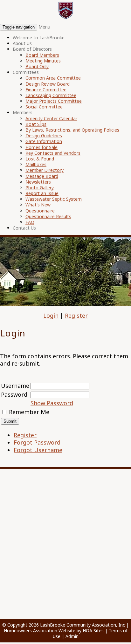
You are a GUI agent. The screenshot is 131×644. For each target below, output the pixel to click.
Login (51, 315)
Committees (26, 72)
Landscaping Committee (50, 95)
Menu (44, 27)
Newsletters (38, 182)
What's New (38, 205)
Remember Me (29, 412)
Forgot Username (38, 450)
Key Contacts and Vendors (52, 153)
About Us (22, 43)
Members (22, 112)
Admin (72, 636)
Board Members (42, 55)
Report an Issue (42, 193)
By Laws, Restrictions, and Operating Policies (72, 130)
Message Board (41, 176)
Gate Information (43, 141)
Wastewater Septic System (53, 199)
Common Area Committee (53, 78)
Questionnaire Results (48, 216)
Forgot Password (37, 442)
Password (14, 394)
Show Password (52, 403)
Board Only (37, 66)
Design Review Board (47, 84)
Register (76, 315)
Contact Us (24, 228)
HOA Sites (93, 631)
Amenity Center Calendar (51, 118)
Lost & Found (39, 159)
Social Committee (44, 107)
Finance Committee (45, 90)
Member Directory (44, 170)
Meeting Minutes (43, 61)
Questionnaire (40, 211)
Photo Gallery (39, 188)
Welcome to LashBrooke (39, 38)
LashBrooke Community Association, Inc (82, 625)
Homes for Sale (41, 147)
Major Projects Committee (53, 101)
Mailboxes (35, 164)
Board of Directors (32, 49)
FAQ (29, 222)
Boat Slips (35, 124)
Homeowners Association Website (39, 631)
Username (15, 385)
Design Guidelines (43, 136)
